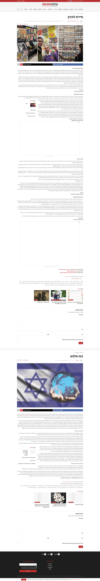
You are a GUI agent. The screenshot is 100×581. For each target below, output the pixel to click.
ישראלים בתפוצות (27, 485)
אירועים (44, 9)
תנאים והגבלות (50, 567)
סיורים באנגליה (29, 283)
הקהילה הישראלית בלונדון (48, 281)
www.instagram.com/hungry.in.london (68, 272)
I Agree (23, 579)
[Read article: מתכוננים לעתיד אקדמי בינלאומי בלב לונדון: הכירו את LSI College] (58, 295)
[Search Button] (21, 9)
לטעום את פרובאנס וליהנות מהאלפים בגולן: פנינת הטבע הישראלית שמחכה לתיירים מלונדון (41, 506)
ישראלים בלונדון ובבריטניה (49, 21)
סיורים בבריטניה (22, 283)
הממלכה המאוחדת (57, 281)
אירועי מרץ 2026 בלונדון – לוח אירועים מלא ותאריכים (75, 303)
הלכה (27, 103)
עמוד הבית (81, 13)
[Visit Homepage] (50, 5)
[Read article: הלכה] (33, 105)
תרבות (31, 9)
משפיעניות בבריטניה (71, 487)
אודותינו (81, 1)
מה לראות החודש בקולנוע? (30, 113)
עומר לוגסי (52, 285)
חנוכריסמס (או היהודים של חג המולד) (28, 457)
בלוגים (76, 9)
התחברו (22, 1)
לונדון (20, 281)
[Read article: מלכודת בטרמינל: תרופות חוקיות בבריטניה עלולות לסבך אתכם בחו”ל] (58, 498)
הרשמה (18, 1)
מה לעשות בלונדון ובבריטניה (41, 21)
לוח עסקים (40, 9)
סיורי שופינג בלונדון (36, 283)
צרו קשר (73, 1)
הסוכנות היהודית (26, 415)
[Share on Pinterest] (21, 64)
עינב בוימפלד (47, 285)
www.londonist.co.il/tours (64, 269)
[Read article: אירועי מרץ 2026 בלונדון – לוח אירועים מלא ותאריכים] (75, 295)
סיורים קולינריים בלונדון (63, 285)
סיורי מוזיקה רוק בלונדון (45, 283)
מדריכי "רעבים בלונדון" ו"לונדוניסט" (72, 21)
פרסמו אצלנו (78, 1)
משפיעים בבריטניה (79, 487)
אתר (82, 334)
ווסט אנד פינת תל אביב (31, 116)
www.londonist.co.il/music (72, 271)
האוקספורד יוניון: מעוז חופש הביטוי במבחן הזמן (26, 463)
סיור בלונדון (67, 283)
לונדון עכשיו (81, 9)
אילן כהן (77, 360)
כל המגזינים (71, 9)
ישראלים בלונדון (25, 281)
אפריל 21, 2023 (62, 21)
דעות (73, 352)
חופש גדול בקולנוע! (79, 504)
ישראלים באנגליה (40, 281)
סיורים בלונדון (67, 276)
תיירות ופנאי (50, 9)
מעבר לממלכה (32, 460)
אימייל (47, 334)
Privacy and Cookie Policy (75, 579)
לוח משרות (35, 9)
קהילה (56, 9)
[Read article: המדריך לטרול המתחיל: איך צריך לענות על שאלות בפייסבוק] (33, 452)
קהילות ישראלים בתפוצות (32, 487)
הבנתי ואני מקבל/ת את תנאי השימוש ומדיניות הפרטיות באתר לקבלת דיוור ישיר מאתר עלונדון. (29, 568)
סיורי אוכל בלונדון (61, 283)
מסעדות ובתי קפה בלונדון (32, 21)
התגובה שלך (80, 314)
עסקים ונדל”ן (65, 9)
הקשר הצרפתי (32, 110)
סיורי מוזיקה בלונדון (53, 283)
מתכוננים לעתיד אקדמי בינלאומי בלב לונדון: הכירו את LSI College (59, 303)
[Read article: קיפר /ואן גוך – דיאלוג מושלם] (41, 295)
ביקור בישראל (37, 502)
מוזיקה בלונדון (72, 283)
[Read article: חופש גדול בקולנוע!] (75, 498)
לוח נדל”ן (25, 9)
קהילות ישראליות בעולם (66, 481)
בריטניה (63, 281)
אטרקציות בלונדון (73, 13)
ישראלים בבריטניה (32, 281)
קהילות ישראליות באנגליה (62, 487)
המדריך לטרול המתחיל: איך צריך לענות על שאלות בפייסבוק (25, 453)
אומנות (36, 299)
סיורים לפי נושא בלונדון (72, 285)
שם (82, 329)
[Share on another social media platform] (18, 64)
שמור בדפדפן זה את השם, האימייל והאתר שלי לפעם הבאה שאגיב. (72, 339)
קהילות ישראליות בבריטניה (52, 487)
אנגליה (70, 281)
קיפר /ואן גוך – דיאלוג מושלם (43, 302)
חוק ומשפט (60, 9)
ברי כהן (67, 281)
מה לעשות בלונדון (79, 283)
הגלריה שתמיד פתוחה (76, 278)
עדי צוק (56, 285)
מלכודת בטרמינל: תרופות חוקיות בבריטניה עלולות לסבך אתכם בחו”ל (59, 505)
